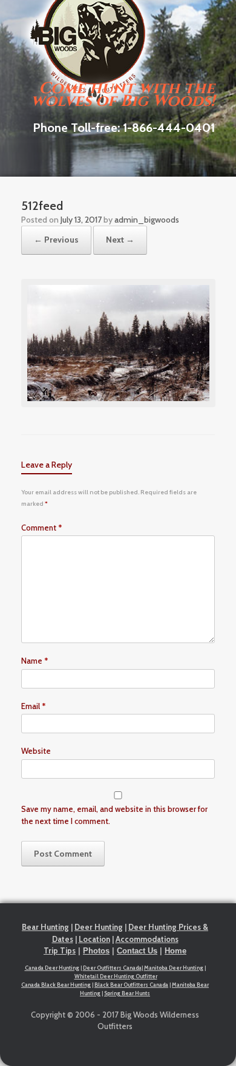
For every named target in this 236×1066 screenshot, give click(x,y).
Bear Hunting (45, 927)
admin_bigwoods (146, 219)
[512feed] (118, 404)
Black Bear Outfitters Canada (131, 984)
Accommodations (147, 939)
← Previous (56, 239)
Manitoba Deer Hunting (173, 967)
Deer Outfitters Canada (112, 967)
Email (33, 706)
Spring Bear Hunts (127, 993)
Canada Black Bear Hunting (56, 984)
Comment (41, 527)
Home (175, 950)
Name (34, 660)
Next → (120, 239)
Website (36, 751)
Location (94, 939)
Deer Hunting (98, 927)
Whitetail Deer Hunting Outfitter (115, 976)
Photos (96, 950)
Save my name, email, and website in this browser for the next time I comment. (114, 815)
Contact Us (137, 950)
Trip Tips (60, 950)
